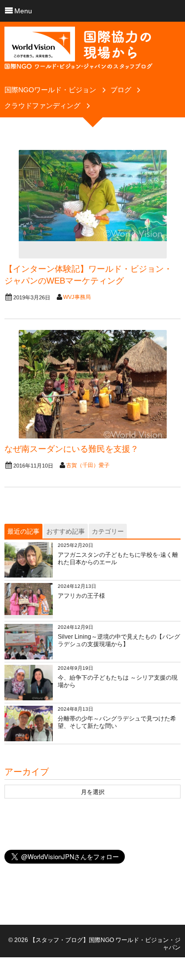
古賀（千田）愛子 (88, 465)
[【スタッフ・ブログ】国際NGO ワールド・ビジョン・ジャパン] (78, 52)
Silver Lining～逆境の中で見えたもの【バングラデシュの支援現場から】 (119, 640)
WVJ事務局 (77, 297)
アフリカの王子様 (81, 595)
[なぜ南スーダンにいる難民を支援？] (93, 384)
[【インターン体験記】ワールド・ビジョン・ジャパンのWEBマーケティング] (93, 204)
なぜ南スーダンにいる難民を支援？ (71, 449)
